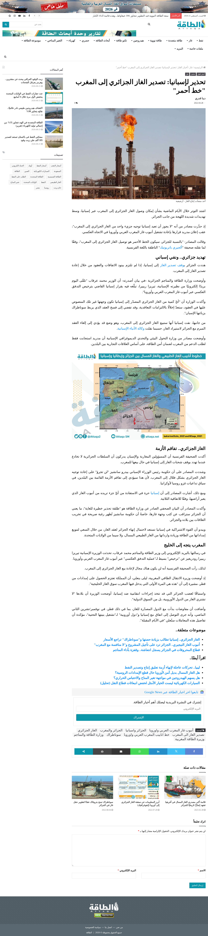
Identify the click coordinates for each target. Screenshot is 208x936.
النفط (43, 182)
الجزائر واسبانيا (136, 730)
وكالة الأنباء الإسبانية (130, 328)
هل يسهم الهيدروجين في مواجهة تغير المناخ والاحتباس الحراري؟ (157, 678)
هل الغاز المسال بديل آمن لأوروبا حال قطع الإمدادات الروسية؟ (157, 672)
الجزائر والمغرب (111, 730)
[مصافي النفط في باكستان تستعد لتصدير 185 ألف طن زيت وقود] (54, 141)
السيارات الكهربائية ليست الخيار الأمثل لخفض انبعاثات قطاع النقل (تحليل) (150, 683)
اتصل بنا (108, 927)
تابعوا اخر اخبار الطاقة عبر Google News (171, 692)
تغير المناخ (15, 182)
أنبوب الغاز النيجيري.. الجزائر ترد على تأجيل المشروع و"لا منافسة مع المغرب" (147, 644)
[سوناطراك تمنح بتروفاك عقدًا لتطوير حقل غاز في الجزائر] (92, 787)
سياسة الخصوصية (93, 927)
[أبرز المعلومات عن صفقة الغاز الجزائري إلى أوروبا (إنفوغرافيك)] (138, 787)
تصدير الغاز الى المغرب (188, 734)
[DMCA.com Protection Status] (104, 915)
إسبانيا (155, 493)
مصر (38, 188)
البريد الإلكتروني (127, 870)
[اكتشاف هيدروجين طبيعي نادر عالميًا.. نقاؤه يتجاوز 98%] (54, 113)
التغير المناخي (54, 40)
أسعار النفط (41, 166)
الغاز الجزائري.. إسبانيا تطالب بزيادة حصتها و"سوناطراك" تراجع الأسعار (151, 639)
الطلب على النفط (19, 177)
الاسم (202, 870)
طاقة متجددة (175, 40)
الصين (26, 171)
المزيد (180, 48)
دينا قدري (200, 98)
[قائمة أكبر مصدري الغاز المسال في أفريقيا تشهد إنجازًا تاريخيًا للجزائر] (185, 787)
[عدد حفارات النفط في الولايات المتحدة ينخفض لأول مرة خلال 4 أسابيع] (54, 98)
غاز (190, 40)
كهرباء (72, 40)
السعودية (57, 171)
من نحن (119, 927)
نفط (201, 40)
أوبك (30, 166)
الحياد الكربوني (18, 166)
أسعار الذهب (56, 166)
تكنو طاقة (121, 40)
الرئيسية (198, 67)
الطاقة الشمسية (54, 177)
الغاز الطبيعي (55, 182)
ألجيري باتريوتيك (171, 247)
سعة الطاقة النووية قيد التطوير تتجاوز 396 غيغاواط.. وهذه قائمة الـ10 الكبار (131, 15)
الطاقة (17, 171)
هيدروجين (138, 40)
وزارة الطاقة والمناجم (89, 734)
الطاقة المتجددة (36, 177)
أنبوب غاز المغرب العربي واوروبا (171, 730)
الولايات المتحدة (30, 182)
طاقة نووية (156, 40)
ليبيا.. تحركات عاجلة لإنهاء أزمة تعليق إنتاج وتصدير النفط (162, 667)
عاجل (193, 74)
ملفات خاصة (196, 48)
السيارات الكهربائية (41, 171)
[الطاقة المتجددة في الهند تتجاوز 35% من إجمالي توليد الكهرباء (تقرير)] (54, 127)
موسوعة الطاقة (32, 40)
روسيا (46, 188)
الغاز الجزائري (87, 730)
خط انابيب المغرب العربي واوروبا (146, 734)
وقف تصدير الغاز (172, 265)
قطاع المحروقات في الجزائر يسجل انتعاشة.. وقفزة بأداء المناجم (156, 650)
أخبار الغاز (183, 67)
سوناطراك (114, 734)
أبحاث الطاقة (103, 40)
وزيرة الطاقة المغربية (189, 739)
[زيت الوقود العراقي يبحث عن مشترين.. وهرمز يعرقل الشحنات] (54, 84)
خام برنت (57, 188)
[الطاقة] (191, 24)
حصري (85, 40)
